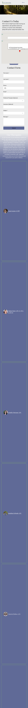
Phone (4, 85)
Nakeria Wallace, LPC (14, 614)
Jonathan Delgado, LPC (14, 513)
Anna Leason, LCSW (14, 211)
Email (5, 91)
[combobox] (13, 100)
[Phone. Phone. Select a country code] (5, 88)
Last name (6, 79)
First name (6, 73)
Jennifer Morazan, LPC (14, 412)
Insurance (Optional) (8, 104)
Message (5, 116)
